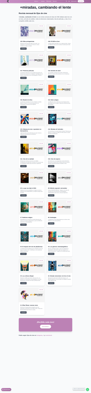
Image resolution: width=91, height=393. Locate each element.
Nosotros (55, 1)
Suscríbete (81, 1)
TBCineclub (48, 1)
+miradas (43, 1)
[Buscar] (66, 1)
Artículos (36, 1)
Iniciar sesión (74, 1)
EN (69, 1)
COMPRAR (23, 48)
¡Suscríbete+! (45, 326)
